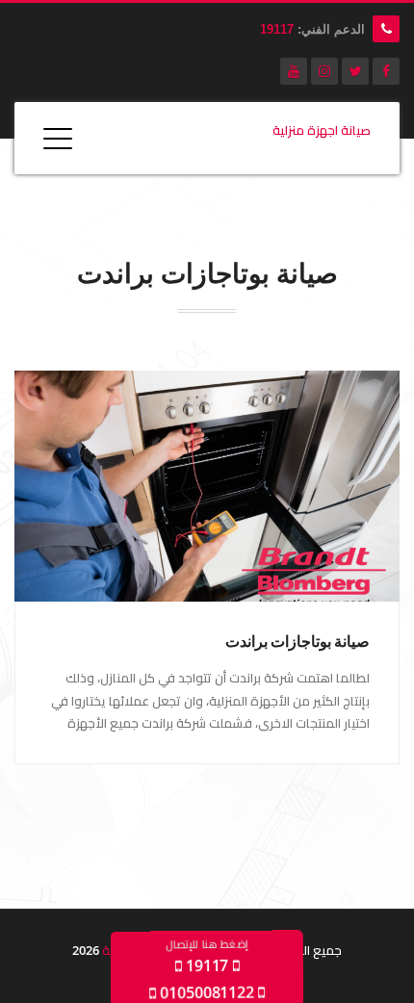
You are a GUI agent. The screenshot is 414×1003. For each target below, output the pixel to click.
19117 (277, 29)
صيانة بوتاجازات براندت (297, 641)
